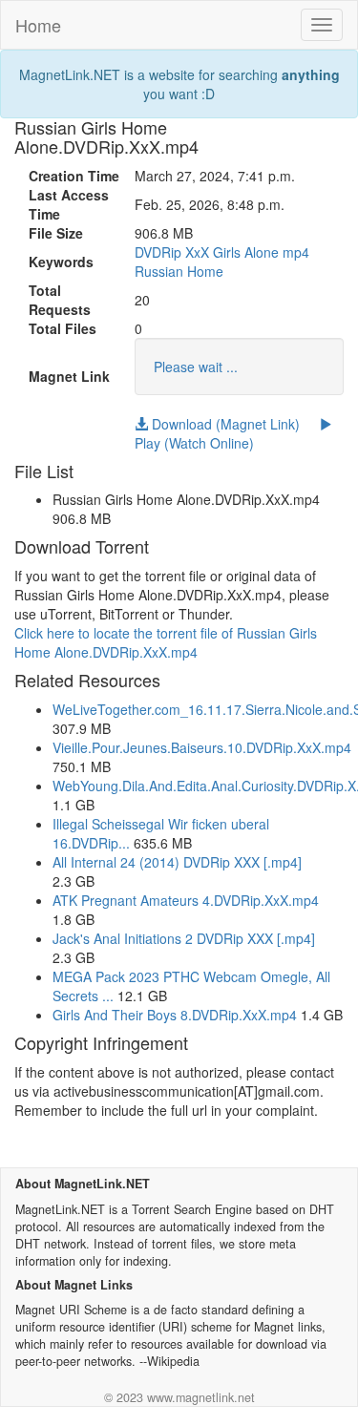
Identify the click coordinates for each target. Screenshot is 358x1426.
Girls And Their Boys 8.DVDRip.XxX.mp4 (175, 1014)
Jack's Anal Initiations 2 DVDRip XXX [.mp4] (184, 938)
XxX (197, 252)
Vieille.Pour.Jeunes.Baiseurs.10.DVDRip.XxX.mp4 (202, 747)
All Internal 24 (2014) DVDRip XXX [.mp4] (177, 861)
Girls (227, 252)
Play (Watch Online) (194, 442)
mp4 (296, 252)
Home (38, 24)
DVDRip (158, 252)
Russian (159, 271)
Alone (261, 252)
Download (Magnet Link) (224, 423)
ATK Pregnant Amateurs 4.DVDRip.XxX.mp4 (186, 900)
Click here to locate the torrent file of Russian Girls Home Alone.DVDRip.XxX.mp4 (165, 642)
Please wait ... (196, 366)
